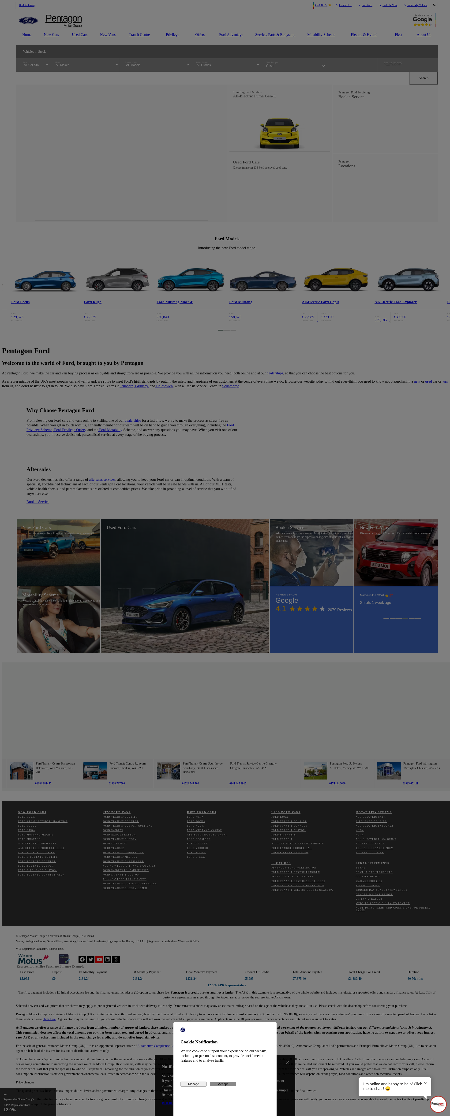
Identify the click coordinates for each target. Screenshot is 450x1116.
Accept (223, 1084)
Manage (193, 1084)
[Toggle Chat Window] (438, 1104)
